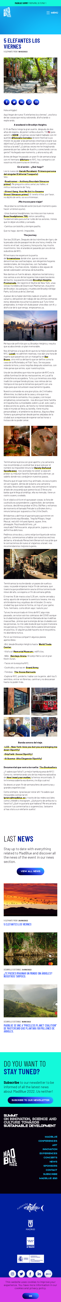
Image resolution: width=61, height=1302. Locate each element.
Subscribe (50, 1174)
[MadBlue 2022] (10, 1164)
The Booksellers (48, 767)
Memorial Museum (23, 651)
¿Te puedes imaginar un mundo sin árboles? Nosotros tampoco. (28, 975)
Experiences (48, 1153)
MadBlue (51, 1137)
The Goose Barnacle (25, 672)
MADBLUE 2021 (48, 1178)
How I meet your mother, (19, 777)
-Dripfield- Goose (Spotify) (18, 754)
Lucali (12, 353)
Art (54, 1145)
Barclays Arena (19, 656)
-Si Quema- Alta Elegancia (18, 758)
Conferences (47, 1141)
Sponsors (50, 1166)
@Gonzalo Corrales (22, 137)
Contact (51, 1170)
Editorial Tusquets (27, 174)
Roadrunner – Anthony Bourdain (22, 181)
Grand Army (32, 667)
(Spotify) (15, 749)
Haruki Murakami (28, 171)
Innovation (50, 1149)
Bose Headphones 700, (16, 216)
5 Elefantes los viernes (17, 924)
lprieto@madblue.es (14, 797)
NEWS (53, 1161)
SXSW (15, 135)
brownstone (13, 258)
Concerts (50, 1157)
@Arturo (24, 159)
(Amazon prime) (19, 194)
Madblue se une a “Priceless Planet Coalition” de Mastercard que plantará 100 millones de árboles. (30, 1028)
